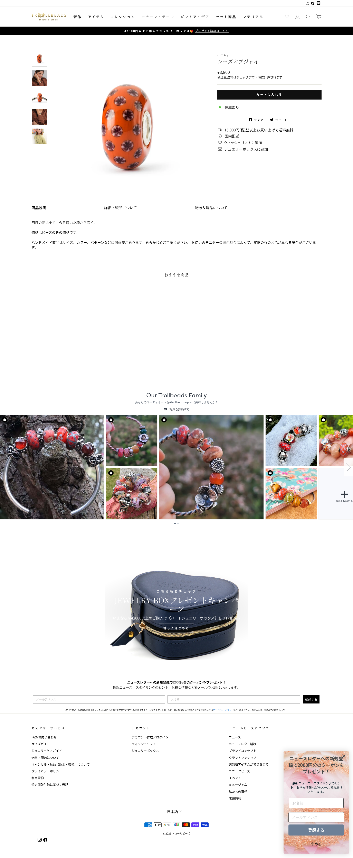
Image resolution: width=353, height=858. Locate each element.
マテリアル (253, 16)
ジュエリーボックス (145, 750)
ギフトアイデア (195, 16)
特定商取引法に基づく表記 (49, 784)
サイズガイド (40, 744)
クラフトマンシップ (242, 757)
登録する (311, 699)
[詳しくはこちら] (176, 611)
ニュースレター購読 (242, 744)
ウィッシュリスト (144, 744)
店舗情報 (235, 798)
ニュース (235, 737)
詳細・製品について (120, 207)
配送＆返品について (211, 207)
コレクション (122, 16)
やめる (316, 843)
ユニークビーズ (239, 771)
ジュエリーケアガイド (46, 750)
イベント (235, 777)
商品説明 (38, 207)
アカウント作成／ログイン (150, 737)
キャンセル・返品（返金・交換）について (60, 764)
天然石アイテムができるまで (248, 764)
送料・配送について (45, 757)
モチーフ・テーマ (157, 16)
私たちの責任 (238, 791)
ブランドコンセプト (242, 750)
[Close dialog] (343, 756)
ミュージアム (238, 784)
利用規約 (37, 777)
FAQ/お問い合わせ (44, 737)
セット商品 (226, 16)
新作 (77, 16)
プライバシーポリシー (223, 710)
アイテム (96, 16)
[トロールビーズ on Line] (318, 3)
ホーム (222, 54)
